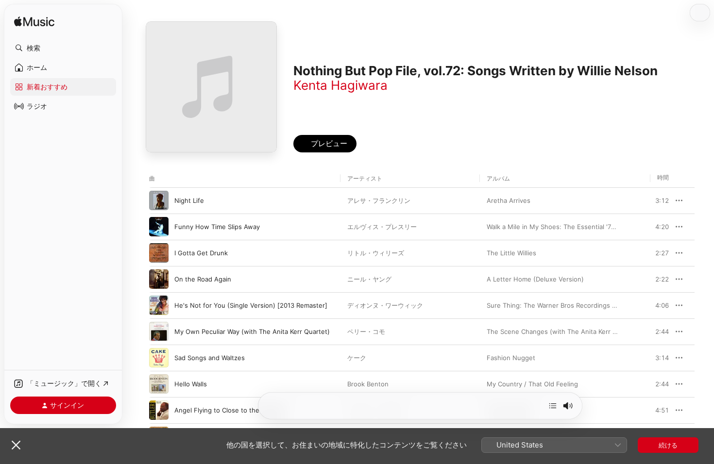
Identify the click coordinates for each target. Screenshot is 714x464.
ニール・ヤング (369, 279)
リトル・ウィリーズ (375, 253)
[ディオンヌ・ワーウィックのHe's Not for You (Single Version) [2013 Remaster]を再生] (159, 305)
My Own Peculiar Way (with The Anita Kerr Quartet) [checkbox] (252, 331)
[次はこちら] (553, 406)
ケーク (356, 358)
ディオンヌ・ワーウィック (385, 305)
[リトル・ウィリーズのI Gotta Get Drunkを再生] (159, 253)
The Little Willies (511, 253)
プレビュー (657, 200)
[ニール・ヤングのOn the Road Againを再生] (159, 279)
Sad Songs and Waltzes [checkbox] (209, 358)
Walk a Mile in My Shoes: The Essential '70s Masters (566, 227)
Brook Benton (368, 384)
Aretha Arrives (508, 200)
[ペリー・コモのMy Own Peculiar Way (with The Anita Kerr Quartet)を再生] (159, 331)
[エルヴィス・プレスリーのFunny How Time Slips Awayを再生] (159, 226)
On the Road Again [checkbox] (202, 279)
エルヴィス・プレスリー (382, 227)
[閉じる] (16, 445)
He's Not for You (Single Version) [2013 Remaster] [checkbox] (250, 305)
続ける (668, 445)
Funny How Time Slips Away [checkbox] (217, 227)
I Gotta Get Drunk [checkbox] (201, 253)
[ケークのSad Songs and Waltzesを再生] (159, 357)
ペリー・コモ (366, 331)
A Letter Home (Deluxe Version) (535, 279)
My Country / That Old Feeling (532, 384)
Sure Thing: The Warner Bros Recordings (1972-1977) (567, 305)
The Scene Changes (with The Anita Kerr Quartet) (562, 331)
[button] (63, 48)
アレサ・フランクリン (378, 200)
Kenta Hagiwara (340, 85)
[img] (34, 22)
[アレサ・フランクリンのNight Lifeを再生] (159, 200)
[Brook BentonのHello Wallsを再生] (159, 384)
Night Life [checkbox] (189, 200)
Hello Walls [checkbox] (190, 384)
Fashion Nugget (511, 358)
